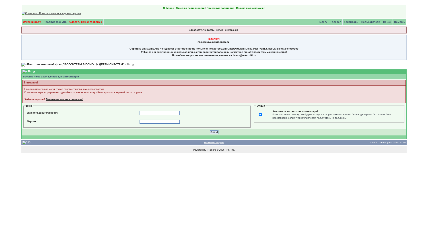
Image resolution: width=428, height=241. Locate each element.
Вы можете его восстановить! (64, 99)
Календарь (351, 22)
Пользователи (370, 22)
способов (292, 48)
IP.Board (211, 149)
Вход (219, 30)
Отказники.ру (32, 22)
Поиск (387, 22)
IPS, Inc (230, 149)
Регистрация (231, 30)
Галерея (336, 22)
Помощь (399, 22)
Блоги (323, 22)
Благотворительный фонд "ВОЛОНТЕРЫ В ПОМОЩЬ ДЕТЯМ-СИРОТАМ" (75, 64)
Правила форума (55, 22)
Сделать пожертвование (85, 22)
